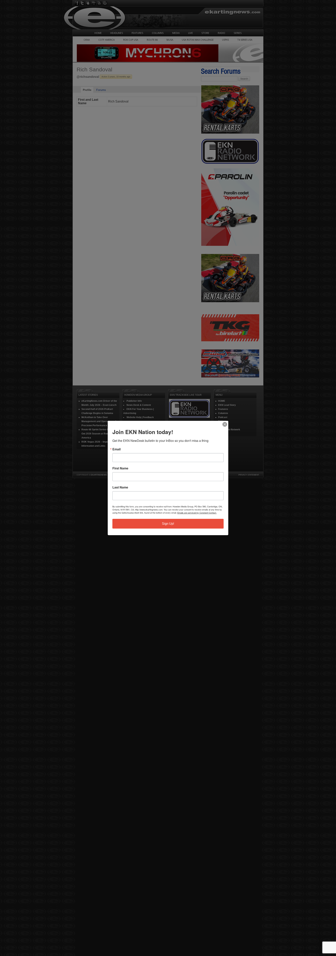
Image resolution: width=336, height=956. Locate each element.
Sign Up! (168, 523)
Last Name (120, 487)
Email (116, 449)
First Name (120, 468)
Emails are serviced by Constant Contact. (197, 512)
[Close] (224, 424)
